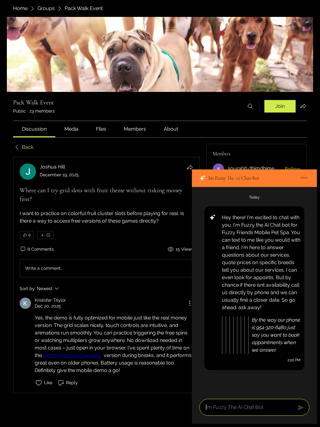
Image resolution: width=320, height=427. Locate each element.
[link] (34, 129)
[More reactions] (45, 235)
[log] (254, 291)
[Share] (189, 167)
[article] (106, 275)
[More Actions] (189, 303)
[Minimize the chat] (304, 178)
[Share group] (303, 106)
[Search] (250, 106)
